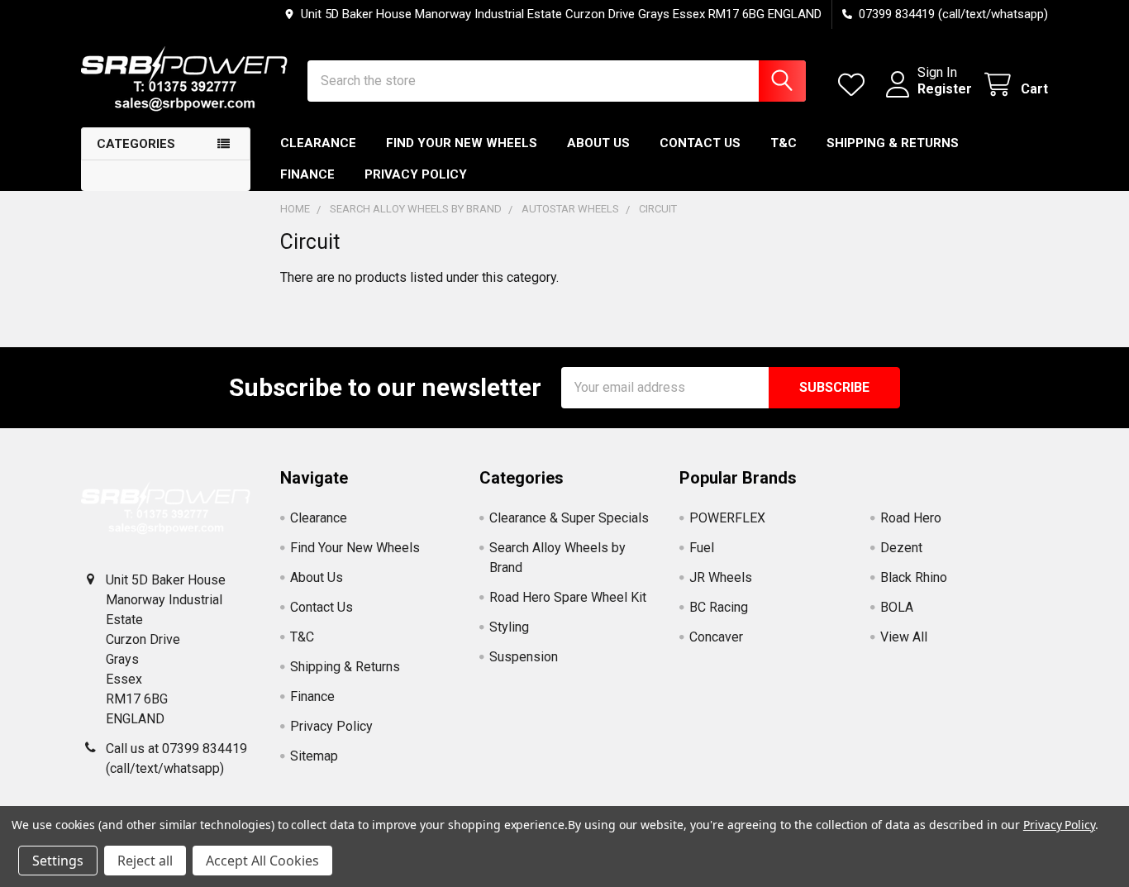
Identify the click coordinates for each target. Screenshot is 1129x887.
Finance (307, 174)
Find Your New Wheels (461, 143)
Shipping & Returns (893, 143)
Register (944, 89)
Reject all (145, 860)
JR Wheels (720, 577)
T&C (783, 143)
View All (903, 637)
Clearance (318, 143)
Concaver (716, 637)
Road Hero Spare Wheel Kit (567, 597)
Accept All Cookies (262, 860)
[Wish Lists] (855, 85)
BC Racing (718, 607)
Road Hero (910, 518)
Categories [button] (136, 143)
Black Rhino (913, 577)
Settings (57, 860)
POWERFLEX (727, 518)
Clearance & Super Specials (569, 518)
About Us (598, 143)
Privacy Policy (415, 174)
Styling (509, 627)
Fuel (701, 548)
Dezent (901, 548)
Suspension (523, 657)
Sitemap (314, 756)
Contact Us (700, 143)
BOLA (896, 607)
